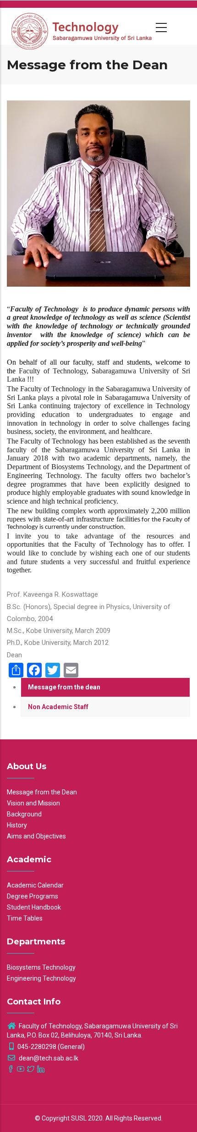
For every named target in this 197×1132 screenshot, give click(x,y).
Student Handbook (34, 907)
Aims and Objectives (36, 836)
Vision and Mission (33, 803)
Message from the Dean (42, 792)
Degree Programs (32, 896)
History (17, 825)
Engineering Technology (41, 978)
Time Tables (25, 918)
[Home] (82, 26)
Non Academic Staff (58, 706)
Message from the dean (64, 687)
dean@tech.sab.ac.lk (47, 1058)
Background (24, 814)
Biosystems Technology (41, 967)
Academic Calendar (35, 885)
